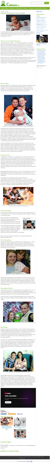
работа (41, 28)
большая (43, 18)
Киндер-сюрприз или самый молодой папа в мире (7, 428)
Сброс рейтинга (1, 411)
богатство (38, 18)
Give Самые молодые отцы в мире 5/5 (6, 411)
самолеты (38, 30)
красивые (38, 25)
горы (46, 21)
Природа (12, 8)
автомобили (43, 17)
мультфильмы (43, 27)
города (42, 21)
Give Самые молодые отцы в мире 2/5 (3, 411)
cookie (28, 461)
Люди (2, 8)
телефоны (41, 31)
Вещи (6, 8)
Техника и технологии (34, 8)
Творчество (19, 8)
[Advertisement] (16, 73)
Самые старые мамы (20, 438)
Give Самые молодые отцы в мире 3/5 (4, 411)
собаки (42, 30)
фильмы (38, 32)
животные (39, 24)
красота (42, 25)
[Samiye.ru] (10, 3)
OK (31, 461)
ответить (3, 448)
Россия (38, 17)
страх (37, 31)
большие (38, 20)
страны (45, 30)
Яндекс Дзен (39, 11)
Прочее (45, 8)
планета (38, 28)
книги (46, 24)
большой (43, 20)
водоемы (38, 21)
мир (46, 25)
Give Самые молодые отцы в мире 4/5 (5, 411)
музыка (38, 27)
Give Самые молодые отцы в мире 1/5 (2, 411)
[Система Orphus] (42, 68)
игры (43, 24)
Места (25, 8)
